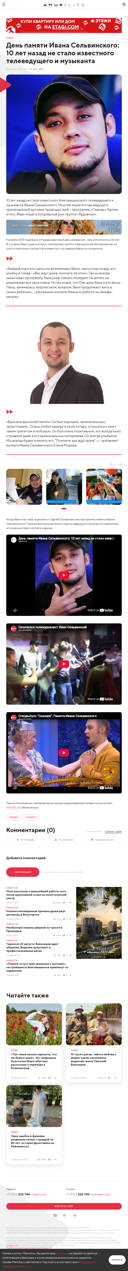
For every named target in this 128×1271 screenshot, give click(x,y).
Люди (9, 38)
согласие (62, 1253)
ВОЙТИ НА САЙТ (64, 1206)
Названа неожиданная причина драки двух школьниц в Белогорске (35, 912)
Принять (117, 1260)
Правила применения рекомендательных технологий (29, 1248)
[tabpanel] (24, 487)
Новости (12, 888)
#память (31, 817)
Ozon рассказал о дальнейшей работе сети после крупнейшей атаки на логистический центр (36, 895)
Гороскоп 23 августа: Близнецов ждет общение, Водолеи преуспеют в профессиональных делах (32, 947)
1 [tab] (64, 508)
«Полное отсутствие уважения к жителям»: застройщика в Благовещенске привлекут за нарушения (37, 967)
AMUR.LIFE (13, 807)
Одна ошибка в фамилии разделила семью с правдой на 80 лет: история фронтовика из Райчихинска (32, 1141)
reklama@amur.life (100, 1194)
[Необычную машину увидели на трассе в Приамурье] (70, 935)
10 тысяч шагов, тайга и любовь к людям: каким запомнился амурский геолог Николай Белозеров (93, 1059)
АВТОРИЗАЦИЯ (23, 872)
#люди (13, 817)
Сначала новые (93, 831)
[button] (74, 1215)
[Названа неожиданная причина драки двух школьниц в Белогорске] (70, 919)
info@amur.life (38, 1194)
